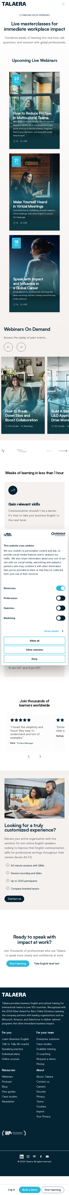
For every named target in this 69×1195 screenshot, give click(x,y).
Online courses (10, 1059)
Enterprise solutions (47, 1039)
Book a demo (29, 1189)
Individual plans (11, 1054)
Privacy (40, 1096)
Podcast (7, 1081)
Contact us (42, 1081)
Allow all (34, 640)
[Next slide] (40, 756)
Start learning (53, 1189)
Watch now (23, 432)
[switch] (60, 598)
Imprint (40, 1111)
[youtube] (47, 1157)
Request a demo (46, 1059)
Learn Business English (15, 1039)
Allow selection (34, 649)
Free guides (9, 1091)
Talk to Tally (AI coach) (15, 1044)
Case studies (44, 1044)
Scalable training (46, 1049)
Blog (4, 1086)
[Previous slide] (29, 756)
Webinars (7, 1076)
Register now (34, 147)
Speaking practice (12, 1049)
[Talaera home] (14, 4)
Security (41, 1091)
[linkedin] (22, 1157)
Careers (41, 1086)
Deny (34, 658)
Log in (11, 1189)
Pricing (40, 1063)
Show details (51, 631)
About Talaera (44, 1076)
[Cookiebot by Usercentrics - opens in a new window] (51, 534)
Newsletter (8, 1101)
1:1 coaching (43, 1054)
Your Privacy (43, 1116)
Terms (40, 1101)
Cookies (41, 1106)
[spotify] (34, 1157)
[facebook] (41, 1157)
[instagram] (28, 1157)
